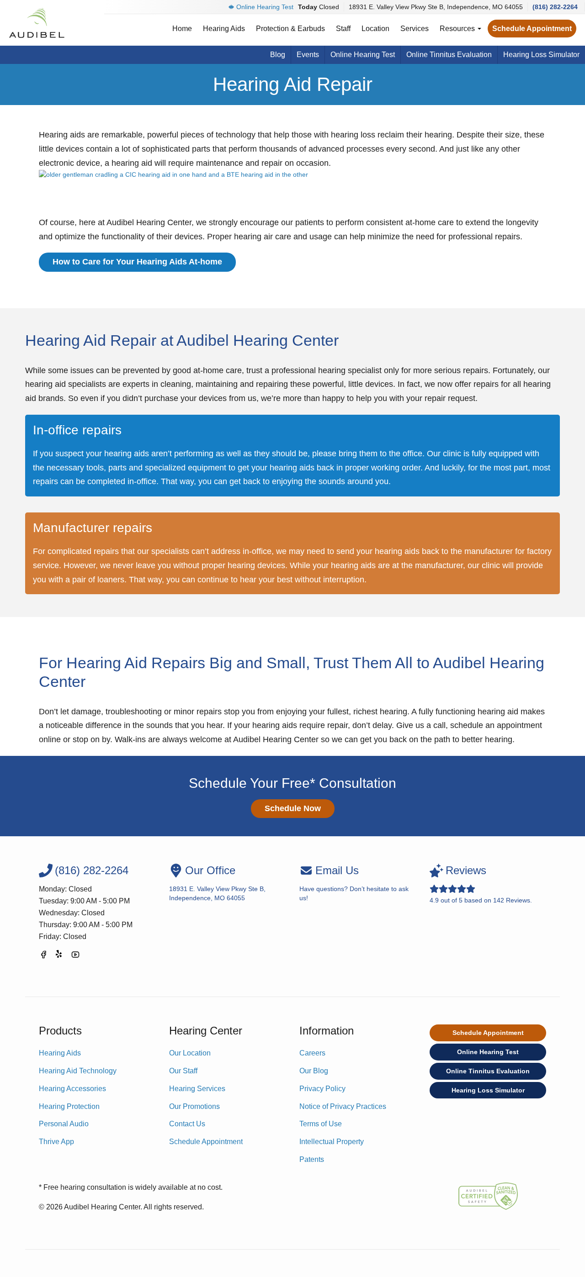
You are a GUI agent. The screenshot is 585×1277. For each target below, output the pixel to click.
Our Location (190, 1053)
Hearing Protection (69, 1106)
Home (182, 28)
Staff (343, 28)
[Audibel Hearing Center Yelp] (59, 956)
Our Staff (183, 1071)
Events (308, 54)
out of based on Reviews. (481, 884)
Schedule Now (293, 808)
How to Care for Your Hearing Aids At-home (137, 261)
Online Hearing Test (264, 7)
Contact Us (187, 1124)
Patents (311, 1159)
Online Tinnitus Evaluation (449, 54)
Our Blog (313, 1071)
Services (414, 28)
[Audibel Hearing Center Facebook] (43, 956)
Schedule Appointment (532, 28)
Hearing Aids (224, 28)
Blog (277, 54)
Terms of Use (320, 1124)
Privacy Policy (322, 1088)
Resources (458, 28)
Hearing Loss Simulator (541, 54)
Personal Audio (64, 1124)
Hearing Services (197, 1088)
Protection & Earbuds (290, 28)
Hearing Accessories (72, 1088)
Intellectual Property (331, 1141)
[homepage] (36, 23)
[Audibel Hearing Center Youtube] (75, 956)
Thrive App (56, 1141)
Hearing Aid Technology (78, 1071)
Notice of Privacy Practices (342, 1106)
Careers (312, 1053)
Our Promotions (194, 1106)
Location (375, 28)
